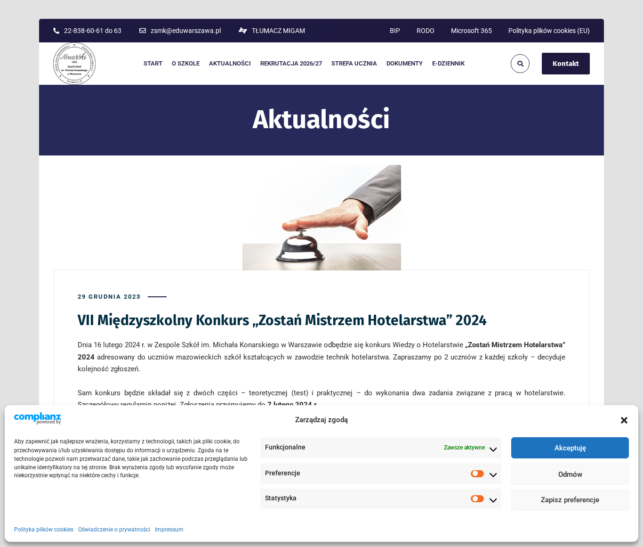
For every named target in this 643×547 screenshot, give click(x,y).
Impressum (169, 529)
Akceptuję (570, 448)
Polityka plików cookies (43, 529)
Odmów (570, 474)
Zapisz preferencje (570, 500)
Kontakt (566, 63)
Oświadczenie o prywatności (114, 529)
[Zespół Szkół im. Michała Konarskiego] (74, 63)
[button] (624, 420)
